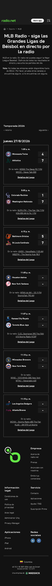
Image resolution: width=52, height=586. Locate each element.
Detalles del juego (26, 177)
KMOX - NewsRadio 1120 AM (30, 252)
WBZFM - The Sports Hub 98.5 (26, 254)
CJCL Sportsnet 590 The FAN (31, 334)
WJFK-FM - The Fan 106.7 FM (31, 210)
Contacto (35, 493)
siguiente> (44, 130)
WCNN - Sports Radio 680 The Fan (25, 422)
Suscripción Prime (39, 509)
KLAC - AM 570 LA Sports (26, 425)
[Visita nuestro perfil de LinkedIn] (33, 540)
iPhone (8, 538)
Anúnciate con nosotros (37, 469)
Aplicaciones (36, 499)
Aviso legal (9, 513)
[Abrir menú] (48, 20)
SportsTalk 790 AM (26, 296)
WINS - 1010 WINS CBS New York (25, 378)
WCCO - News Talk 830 (26, 172)
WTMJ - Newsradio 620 (26, 381)
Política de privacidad (9, 506)
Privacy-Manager (12, 523)
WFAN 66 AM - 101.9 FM (30, 293)
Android (8, 548)
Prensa (34, 462)
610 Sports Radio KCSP (26, 337)
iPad (7, 543)
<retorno (7, 130)
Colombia (27, 562)
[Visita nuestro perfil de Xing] (39, 540)
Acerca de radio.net (35, 455)
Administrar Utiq (12, 518)
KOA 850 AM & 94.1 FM (26, 213)
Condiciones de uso (11, 497)
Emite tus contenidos (35, 477)
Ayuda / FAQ (36, 504)
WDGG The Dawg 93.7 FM (30, 169)
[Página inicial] (4, 29)
